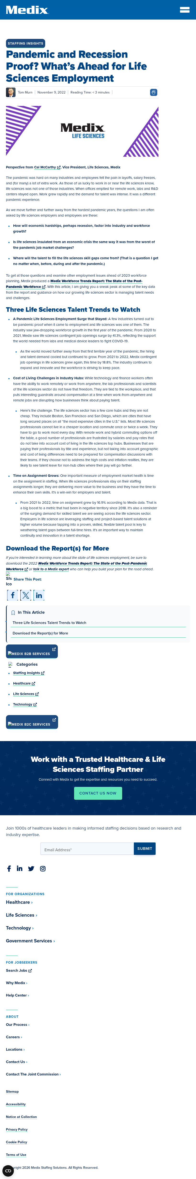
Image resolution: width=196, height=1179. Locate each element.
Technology (25, 704)
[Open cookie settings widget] (8, 1171)
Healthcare (24, 683)
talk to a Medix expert (51, 569)
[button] (12, 595)
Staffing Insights (25, 43)
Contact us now (97, 793)
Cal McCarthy (47, 167)
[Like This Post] (153, 91)
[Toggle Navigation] (185, 10)
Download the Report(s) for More (40, 633)
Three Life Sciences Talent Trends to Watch (49, 622)
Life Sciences (26, 693)
